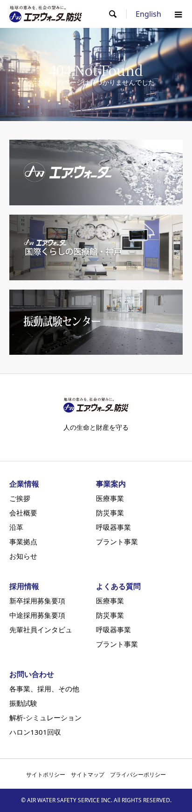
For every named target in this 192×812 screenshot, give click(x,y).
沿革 (16, 527)
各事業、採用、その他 (44, 688)
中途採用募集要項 (37, 615)
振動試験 (23, 703)
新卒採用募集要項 (37, 600)
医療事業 (110, 498)
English (148, 14)
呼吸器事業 (113, 527)
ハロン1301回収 (35, 732)
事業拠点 (23, 541)
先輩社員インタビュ (40, 629)
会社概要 (23, 512)
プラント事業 (117, 541)
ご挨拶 (19, 498)
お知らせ (23, 556)
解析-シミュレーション (45, 717)
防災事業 (110, 512)
